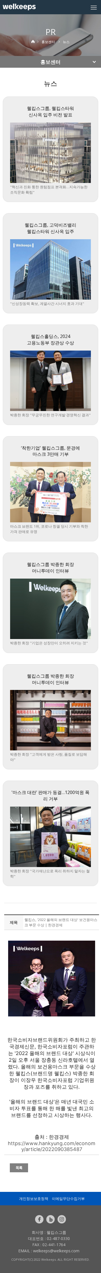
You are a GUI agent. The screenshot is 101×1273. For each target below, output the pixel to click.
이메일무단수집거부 (68, 1198)
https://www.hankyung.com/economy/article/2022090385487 (51, 1146)
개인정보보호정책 (33, 1198)
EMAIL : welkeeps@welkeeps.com (48, 1250)
